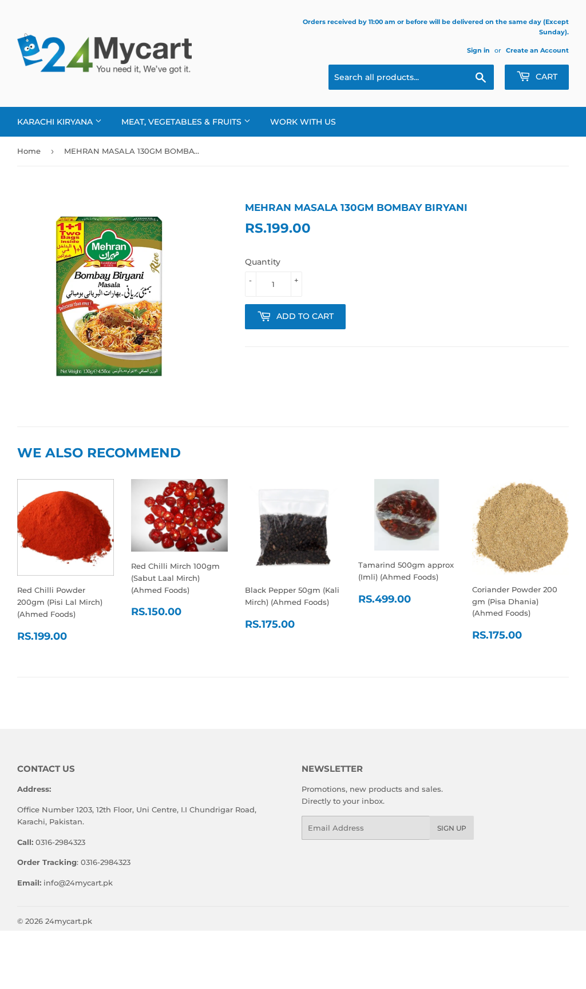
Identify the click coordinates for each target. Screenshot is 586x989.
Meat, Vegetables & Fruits (182, 122)
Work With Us (303, 122)
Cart (545, 76)
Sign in (478, 50)
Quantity (262, 262)
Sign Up (451, 828)
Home (29, 150)
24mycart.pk (68, 921)
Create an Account (537, 50)
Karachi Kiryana (56, 122)
